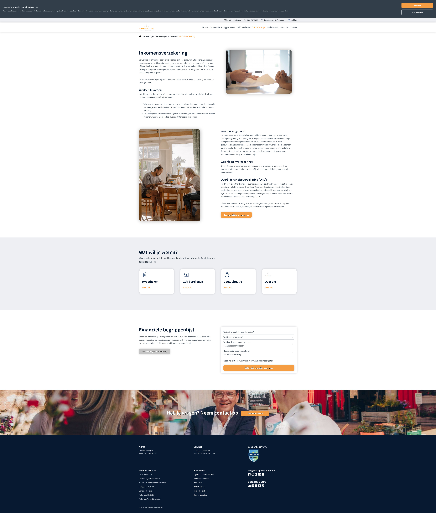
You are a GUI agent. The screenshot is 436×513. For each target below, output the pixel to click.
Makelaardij (273, 27)
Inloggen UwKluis (146, 486)
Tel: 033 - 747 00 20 (201, 450)
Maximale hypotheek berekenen (152, 482)
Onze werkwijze (145, 474)
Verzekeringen (259, 27)
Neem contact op (255, 413)
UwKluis (294, 20)
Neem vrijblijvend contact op (236, 215)
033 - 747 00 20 (252, 20)
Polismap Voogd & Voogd (149, 499)
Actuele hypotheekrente (149, 478)
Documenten (199, 486)
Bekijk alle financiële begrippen (259, 367)
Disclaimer (197, 482)
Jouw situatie (215, 27)
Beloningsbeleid (200, 494)
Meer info (146, 287)
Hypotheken (229, 27)
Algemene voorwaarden (203, 474)
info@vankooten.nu (233, 20)
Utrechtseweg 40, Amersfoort (274, 20)
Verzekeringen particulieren (166, 36)
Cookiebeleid (199, 490)
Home (205, 27)
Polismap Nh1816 (146, 494)
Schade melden (145, 490)
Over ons (284, 27)
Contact (293, 27)
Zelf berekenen (244, 27)
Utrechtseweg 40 (146, 450)
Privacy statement (201, 478)
